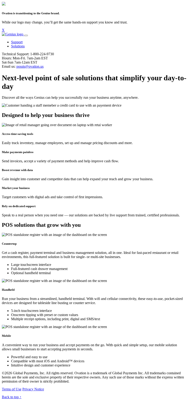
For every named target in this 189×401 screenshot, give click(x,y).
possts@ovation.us (30, 66)
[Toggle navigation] (26, 35)
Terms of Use (11, 389)
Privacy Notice (33, 389)
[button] (17, 42)
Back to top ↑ (11, 397)
